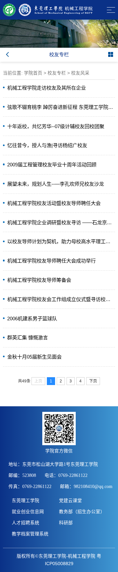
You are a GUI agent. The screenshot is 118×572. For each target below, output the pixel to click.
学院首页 (33, 73)
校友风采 (80, 73)
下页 (93, 381)
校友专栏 (57, 73)
